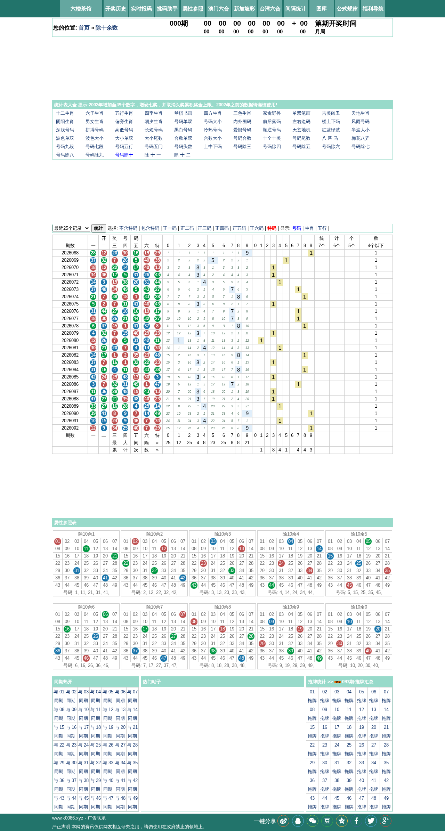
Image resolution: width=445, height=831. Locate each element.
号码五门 (154, 146)
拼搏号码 (95, 129)
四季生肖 (154, 113)
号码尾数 (301, 138)
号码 (296, 228)
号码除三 (242, 146)
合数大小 (213, 138)
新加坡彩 (244, 8)
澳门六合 (218, 8)
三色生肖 (242, 113)
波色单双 (65, 138)
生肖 (309, 228)
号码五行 (124, 146)
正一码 (170, 228)
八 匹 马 (330, 138)
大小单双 (124, 138)
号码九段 (65, 146)
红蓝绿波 (331, 129)
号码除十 (124, 154)
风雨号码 (360, 121)
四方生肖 (213, 113)
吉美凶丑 (331, 113)
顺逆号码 (272, 129)
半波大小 (360, 129)
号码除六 (331, 146)
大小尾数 (154, 138)
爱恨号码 (242, 129)
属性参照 (193, 8)
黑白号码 (183, 129)
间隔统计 (295, 8)
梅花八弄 (360, 138)
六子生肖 (95, 113)
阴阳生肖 (65, 121)
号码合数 (242, 138)
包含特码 (150, 228)
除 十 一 (153, 154)
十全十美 (272, 138)
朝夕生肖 (154, 121)
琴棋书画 (183, 113)
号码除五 (301, 146)
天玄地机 (301, 129)
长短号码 (154, 129)
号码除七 (360, 146)
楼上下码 (331, 121)
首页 (84, 28)
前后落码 (272, 121)
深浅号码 (65, 129)
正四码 (222, 228)
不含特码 (128, 228)
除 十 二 (182, 154)
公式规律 (347, 8)
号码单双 (183, 121)
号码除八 (65, 154)
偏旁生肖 (124, 121)
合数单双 (183, 138)
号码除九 (95, 154)
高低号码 (124, 129)
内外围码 (242, 121)
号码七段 (95, 146)
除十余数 (107, 28)
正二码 (187, 228)
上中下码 (213, 146)
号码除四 (272, 146)
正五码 (239, 228)
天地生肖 (360, 113)
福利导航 (373, 8)
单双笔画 (301, 113)
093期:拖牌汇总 (357, 681)
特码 (271, 228)
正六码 (257, 228)
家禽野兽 (272, 113)
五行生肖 (124, 113)
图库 (321, 8)
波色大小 (95, 138)
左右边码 (301, 121)
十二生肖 (65, 113)
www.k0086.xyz (67, 818)
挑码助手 (167, 8)
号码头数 (183, 146)
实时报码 (141, 8)
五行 (322, 228)
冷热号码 (213, 129)
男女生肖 (95, 121)
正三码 (204, 228)
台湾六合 (270, 8)
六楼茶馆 (81, 8)
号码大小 (213, 121)
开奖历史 (115, 8)
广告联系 (97, 818)
